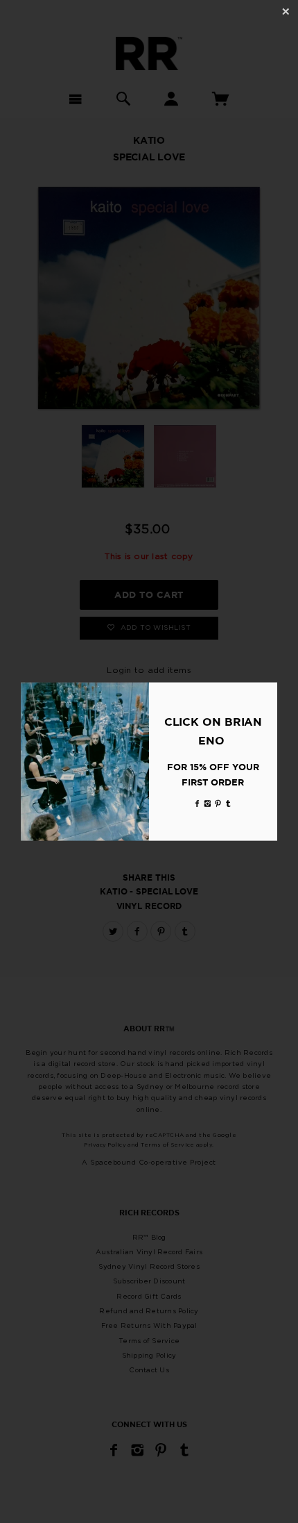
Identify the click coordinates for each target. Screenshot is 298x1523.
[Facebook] (197, 803)
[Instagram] (208, 803)
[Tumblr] (229, 803)
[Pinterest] (218, 803)
